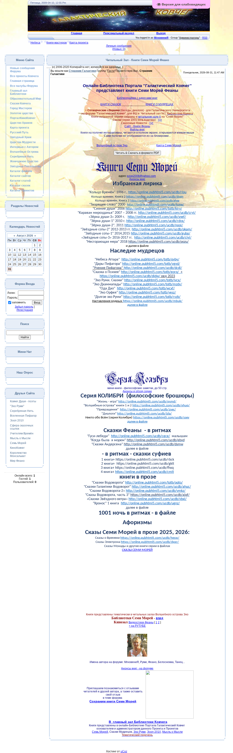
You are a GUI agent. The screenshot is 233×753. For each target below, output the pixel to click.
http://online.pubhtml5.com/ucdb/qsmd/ (147, 401)
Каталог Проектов (22, 190)
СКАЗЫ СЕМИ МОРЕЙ (137, 550)
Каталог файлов (21, 171)
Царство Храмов (21, 122)
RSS (204, 37)
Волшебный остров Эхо (111, 145)
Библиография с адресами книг (137, 98)
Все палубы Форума (24, 86)
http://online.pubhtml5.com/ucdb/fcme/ (155, 204)
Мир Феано (17, 460)
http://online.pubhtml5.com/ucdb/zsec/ (148, 409)
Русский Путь (19, 132)
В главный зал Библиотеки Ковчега (138, 722)
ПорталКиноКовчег (22, 118)
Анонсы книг (137, 179)
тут (160, 119)
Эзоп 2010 (17, 420)
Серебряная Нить (22, 156)
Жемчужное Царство (24, 161)
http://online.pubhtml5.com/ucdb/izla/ (144, 413)
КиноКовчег (17, 447)
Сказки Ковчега (20, 103)
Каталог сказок (20, 185)
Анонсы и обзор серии (137, 391)
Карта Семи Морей (168, 145)
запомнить (19, 302)
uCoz (124, 751)
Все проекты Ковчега (24, 76)
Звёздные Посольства (25, 166)
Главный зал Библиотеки (18, 92)
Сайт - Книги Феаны (137, 126)
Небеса (35, 42)
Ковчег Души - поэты (23, 401)
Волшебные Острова (24, 151)
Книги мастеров (56, 42)
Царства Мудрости (22, 142)
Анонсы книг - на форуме (137, 668)
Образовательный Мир (25, 98)
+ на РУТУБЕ (137, 625)
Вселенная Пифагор (23, 415)
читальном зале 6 (149, 116)
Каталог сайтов (20, 176)
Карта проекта (78, 42)
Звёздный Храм (20, 137)
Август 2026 (25, 235)
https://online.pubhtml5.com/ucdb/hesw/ (149, 538)
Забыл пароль (24, 306)
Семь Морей (18, 443)
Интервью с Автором (24, 147)
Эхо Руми (139, 731)
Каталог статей (20, 180)
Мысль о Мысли (20, 438)
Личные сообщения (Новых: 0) (119, 47)
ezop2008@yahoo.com (141, 176)
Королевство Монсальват (18, 454)
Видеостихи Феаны (141, 622)
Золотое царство (21, 113)
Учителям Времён (21, 433)
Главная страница (22, 81)
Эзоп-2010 (154, 731)
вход (159, 618)
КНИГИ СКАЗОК (110, 104)
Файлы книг (137, 129)
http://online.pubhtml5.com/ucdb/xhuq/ (161, 405)
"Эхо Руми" (17, 406)
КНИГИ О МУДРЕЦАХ (159, 104)
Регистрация (25, 310)
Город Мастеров (21, 108)
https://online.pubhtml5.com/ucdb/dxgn (154, 197)
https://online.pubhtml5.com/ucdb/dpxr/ (150, 542)
